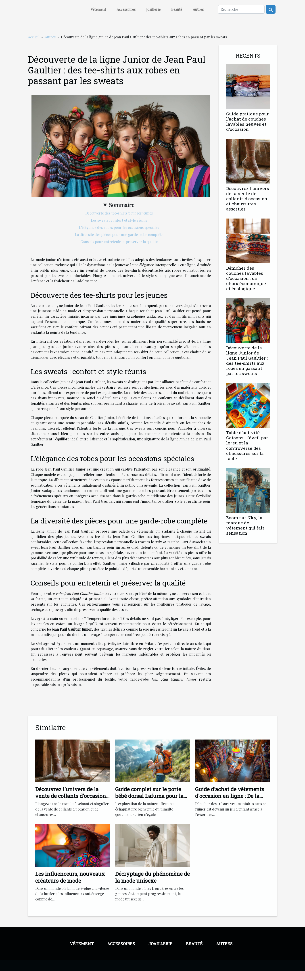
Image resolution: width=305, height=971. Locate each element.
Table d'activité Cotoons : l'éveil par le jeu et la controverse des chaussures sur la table (247, 445)
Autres (198, 9)
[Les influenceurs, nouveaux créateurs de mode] (72, 845)
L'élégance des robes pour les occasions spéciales (119, 227)
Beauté (176, 9)
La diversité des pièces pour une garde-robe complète (119, 234)
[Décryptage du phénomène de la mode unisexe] (152, 845)
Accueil (34, 37)
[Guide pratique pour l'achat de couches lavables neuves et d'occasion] (248, 86)
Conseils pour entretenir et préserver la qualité (119, 241)
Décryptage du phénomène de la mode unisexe (152, 877)
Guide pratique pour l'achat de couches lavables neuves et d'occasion (247, 121)
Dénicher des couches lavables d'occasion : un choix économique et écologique (246, 278)
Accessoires (126, 9)
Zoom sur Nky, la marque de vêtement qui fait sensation (245, 525)
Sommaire (121, 204)
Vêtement (98, 9)
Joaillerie (153, 9)
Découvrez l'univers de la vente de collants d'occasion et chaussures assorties (247, 198)
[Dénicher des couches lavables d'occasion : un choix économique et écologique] (248, 240)
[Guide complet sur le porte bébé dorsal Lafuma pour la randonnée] (152, 760)
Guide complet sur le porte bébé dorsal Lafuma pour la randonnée (149, 796)
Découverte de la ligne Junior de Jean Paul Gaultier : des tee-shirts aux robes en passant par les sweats (247, 360)
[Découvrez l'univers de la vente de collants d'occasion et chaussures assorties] (248, 160)
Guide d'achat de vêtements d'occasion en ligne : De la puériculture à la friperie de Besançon (229, 799)
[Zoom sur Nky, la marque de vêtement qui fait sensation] (248, 490)
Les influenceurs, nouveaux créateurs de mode (70, 877)
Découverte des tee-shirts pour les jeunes (119, 213)
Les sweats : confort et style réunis (119, 220)
